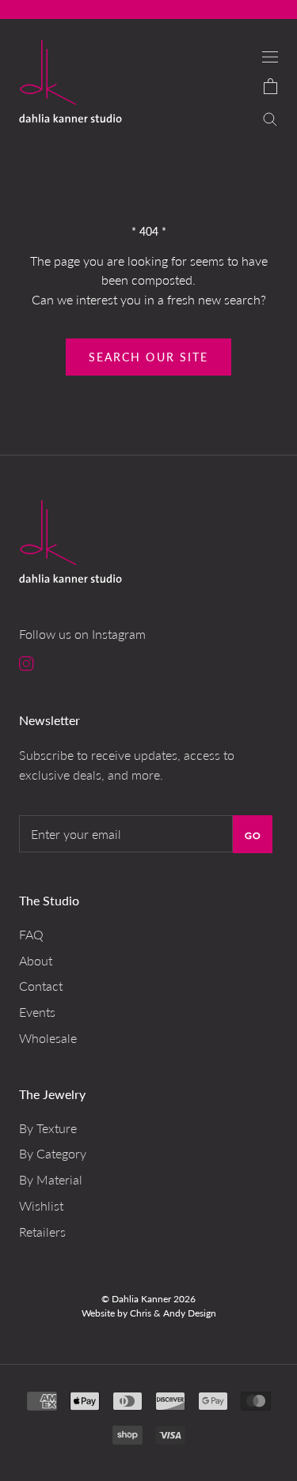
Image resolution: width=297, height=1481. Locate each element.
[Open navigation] (270, 55)
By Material (50, 1179)
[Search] (270, 117)
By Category (52, 1153)
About (35, 960)
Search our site (149, 357)
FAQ (31, 934)
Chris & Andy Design (173, 1313)
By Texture (48, 1127)
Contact (41, 985)
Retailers (42, 1231)
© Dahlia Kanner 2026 (148, 1299)
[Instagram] (26, 663)
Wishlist (41, 1205)
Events (37, 1011)
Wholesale (48, 1037)
